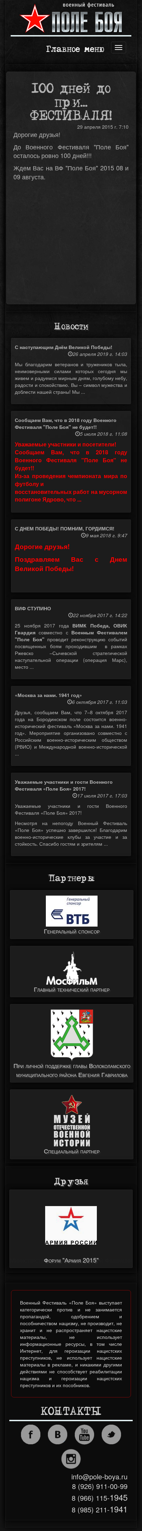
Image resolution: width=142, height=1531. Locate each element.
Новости (71, 326)
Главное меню (75, 49)
